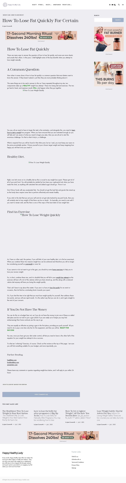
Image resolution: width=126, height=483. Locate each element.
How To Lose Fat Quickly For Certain (15, 384)
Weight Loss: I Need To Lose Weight (13, 15)
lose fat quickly (55, 288)
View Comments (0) (41, 394)
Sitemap (74, 468)
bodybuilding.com (13, 362)
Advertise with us (76, 459)
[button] (112, 4)
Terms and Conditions (78, 462)
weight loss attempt (62, 277)
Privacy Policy (75, 465)
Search (96, 15)
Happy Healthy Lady (12, 452)
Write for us (75, 457)
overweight (29, 264)
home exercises (57, 269)
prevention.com (12, 365)
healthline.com (12, 360)
